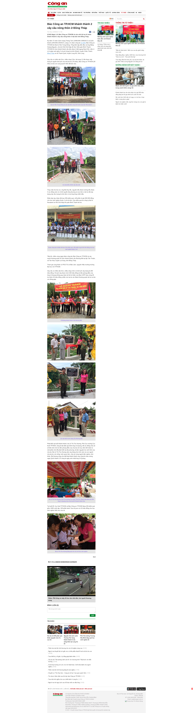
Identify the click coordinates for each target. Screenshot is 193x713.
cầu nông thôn (65, 562)
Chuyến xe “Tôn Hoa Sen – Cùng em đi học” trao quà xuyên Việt (67, 673)
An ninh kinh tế (77, 12)
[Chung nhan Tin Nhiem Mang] (134, 701)
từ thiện (83, 43)
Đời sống (94, 12)
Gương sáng (116, 12)
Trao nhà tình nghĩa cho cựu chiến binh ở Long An (63, 679)
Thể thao (101, 12)
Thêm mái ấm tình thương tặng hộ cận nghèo (61, 670)
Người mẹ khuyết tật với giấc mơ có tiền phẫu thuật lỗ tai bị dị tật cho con (70, 651)
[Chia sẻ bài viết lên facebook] (90, 31)
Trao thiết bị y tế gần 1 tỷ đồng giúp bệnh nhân (61, 656)
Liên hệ (66, 689)
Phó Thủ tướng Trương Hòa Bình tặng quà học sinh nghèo (87, 638)
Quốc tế (108, 12)
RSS (112, 18)
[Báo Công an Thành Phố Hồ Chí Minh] (48, 12)
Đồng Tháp (50, 53)
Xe (136, 12)
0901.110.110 (88, 689)
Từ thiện (123, 12)
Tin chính (53, 12)
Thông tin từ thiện (61, 15)
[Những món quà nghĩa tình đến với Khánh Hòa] (106, 30)
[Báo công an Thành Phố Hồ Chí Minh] (57, 4)
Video (140, 12)
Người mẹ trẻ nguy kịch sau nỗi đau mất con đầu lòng (64, 682)
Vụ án (59, 12)
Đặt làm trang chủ (56, 689)
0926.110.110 (80, 689)
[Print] (94, 31)
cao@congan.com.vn (137, 699)
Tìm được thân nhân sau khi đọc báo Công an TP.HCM (64, 676)
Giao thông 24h (67, 12)
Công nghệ (130, 12)
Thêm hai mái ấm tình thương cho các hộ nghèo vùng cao (65, 648)
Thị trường (87, 12)
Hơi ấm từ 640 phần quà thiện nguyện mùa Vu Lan (54, 638)
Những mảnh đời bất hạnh (75, 15)
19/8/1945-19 (78, 40)
